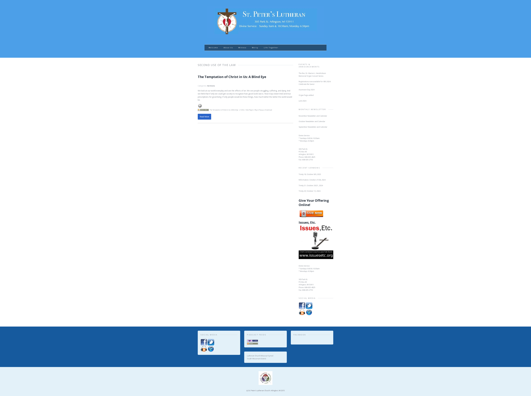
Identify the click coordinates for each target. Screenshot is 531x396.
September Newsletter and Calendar (313, 127)
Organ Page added (306, 95)
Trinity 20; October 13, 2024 (309, 191)
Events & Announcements (309, 65)
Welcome (213, 48)
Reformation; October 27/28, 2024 (312, 180)
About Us (228, 48)
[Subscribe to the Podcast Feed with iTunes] (252, 340)
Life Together (271, 48)
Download (268, 110)
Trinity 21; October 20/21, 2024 (311, 185)
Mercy (255, 48)
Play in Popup (259, 110)
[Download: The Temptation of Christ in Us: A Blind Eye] (203, 110)
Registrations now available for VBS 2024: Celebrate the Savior (315, 82)
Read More (204, 116)
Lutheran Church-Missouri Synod (260, 355)
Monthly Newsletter (312, 109)
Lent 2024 (302, 101)
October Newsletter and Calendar (312, 121)
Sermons (211, 86)
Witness (242, 48)
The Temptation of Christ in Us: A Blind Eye (232, 76)
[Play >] (200, 106)
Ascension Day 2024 (306, 90)
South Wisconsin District (256, 358)
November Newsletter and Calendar (313, 116)
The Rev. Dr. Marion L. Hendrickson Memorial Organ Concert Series (312, 74)
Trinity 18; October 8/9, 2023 (310, 174)
